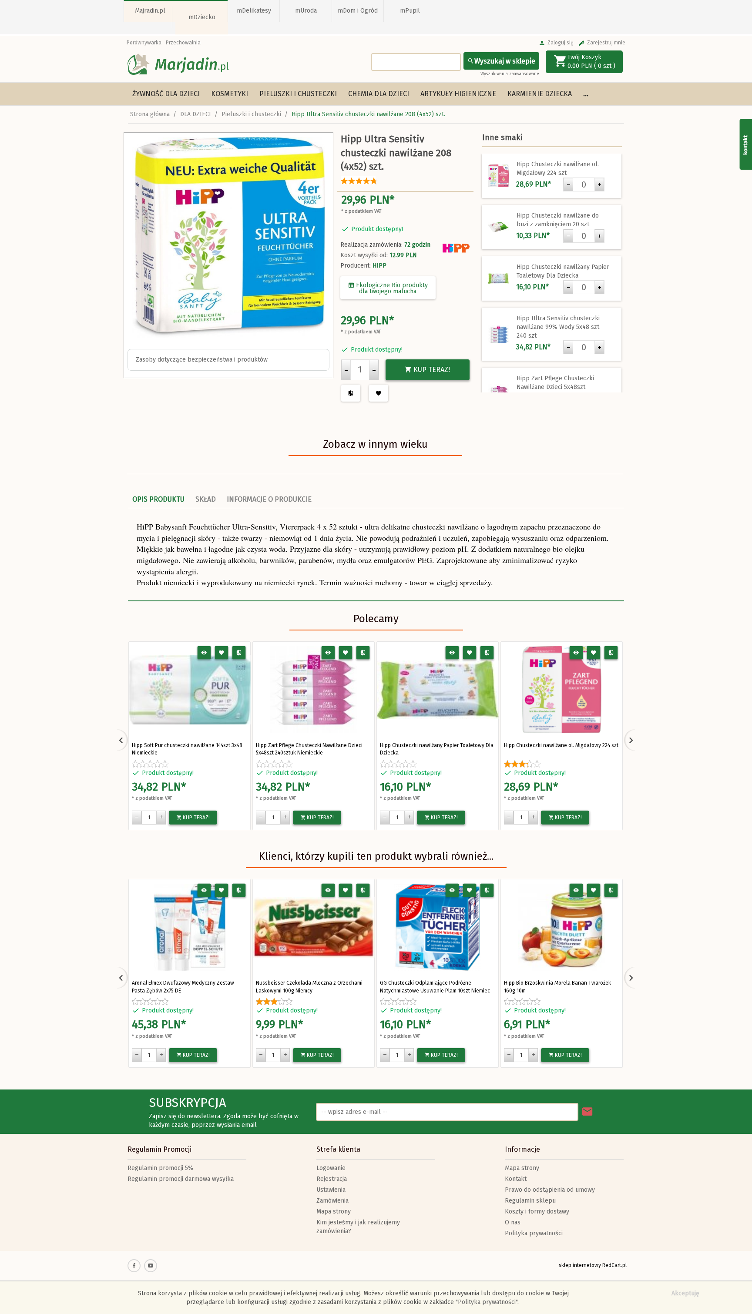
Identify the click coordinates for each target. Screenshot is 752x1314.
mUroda (306, 10)
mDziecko (201, 17)
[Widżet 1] (745, 144)
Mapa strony (333, 1211)
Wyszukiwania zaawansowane (509, 74)
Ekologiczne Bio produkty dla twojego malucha (391, 288)
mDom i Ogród (358, 10)
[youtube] (150, 1265)
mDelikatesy (254, 10)
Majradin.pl (150, 10)
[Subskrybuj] (587, 1112)
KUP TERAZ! (431, 369)
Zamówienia (332, 1200)
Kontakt (516, 1179)
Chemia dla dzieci (378, 94)
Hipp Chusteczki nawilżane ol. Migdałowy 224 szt (561, 745)
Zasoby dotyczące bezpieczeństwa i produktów (202, 359)
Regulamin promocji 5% (160, 1168)
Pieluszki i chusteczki (298, 94)
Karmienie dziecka (539, 94)
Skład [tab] (205, 499)
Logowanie (331, 1168)
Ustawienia (331, 1189)
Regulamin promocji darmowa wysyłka (181, 1179)
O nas (512, 1222)
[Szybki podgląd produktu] (204, 653)
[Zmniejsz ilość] (346, 370)
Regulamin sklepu (530, 1200)
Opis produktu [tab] (158, 499)
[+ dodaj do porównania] (239, 653)
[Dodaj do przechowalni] (221, 653)
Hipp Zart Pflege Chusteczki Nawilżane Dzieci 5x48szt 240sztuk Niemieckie (555, 387)
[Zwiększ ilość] (374, 370)
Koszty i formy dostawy (537, 1211)
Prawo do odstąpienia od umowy (550, 1189)
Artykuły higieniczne (458, 94)
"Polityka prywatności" (486, 1302)
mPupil (410, 10)
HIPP (379, 265)
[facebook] (134, 1265)
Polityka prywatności (534, 1233)
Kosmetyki (229, 94)
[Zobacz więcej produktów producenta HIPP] (456, 248)
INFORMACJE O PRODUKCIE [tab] (269, 499)
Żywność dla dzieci (166, 94)
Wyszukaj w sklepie (504, 61)
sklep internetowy (580, 1265)
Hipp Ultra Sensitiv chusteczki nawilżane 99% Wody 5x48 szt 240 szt (558, 327)
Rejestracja (331, 1179)
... (585, 94)
